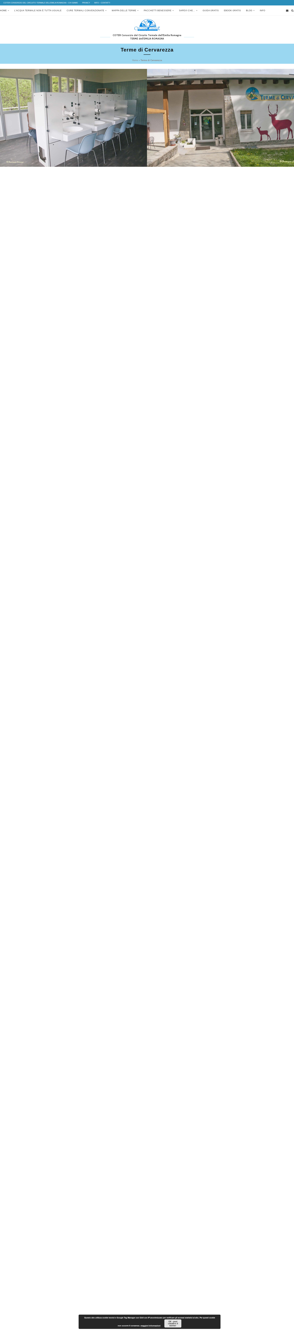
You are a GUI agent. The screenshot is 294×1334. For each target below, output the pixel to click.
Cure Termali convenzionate (85, 10)
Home (3, 10)
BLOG (249, 10)
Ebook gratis (232, 10)
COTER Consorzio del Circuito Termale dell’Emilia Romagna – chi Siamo (40, 3)
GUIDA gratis (211, 10)
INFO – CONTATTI (102, 3)
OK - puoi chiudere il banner (173, 1323)
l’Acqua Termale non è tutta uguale (38, 10)
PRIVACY (86, 3)
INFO (262, 10)
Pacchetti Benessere (158, 10)
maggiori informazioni (150, 1325)
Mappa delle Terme (124, 10)
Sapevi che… (187, 10)
